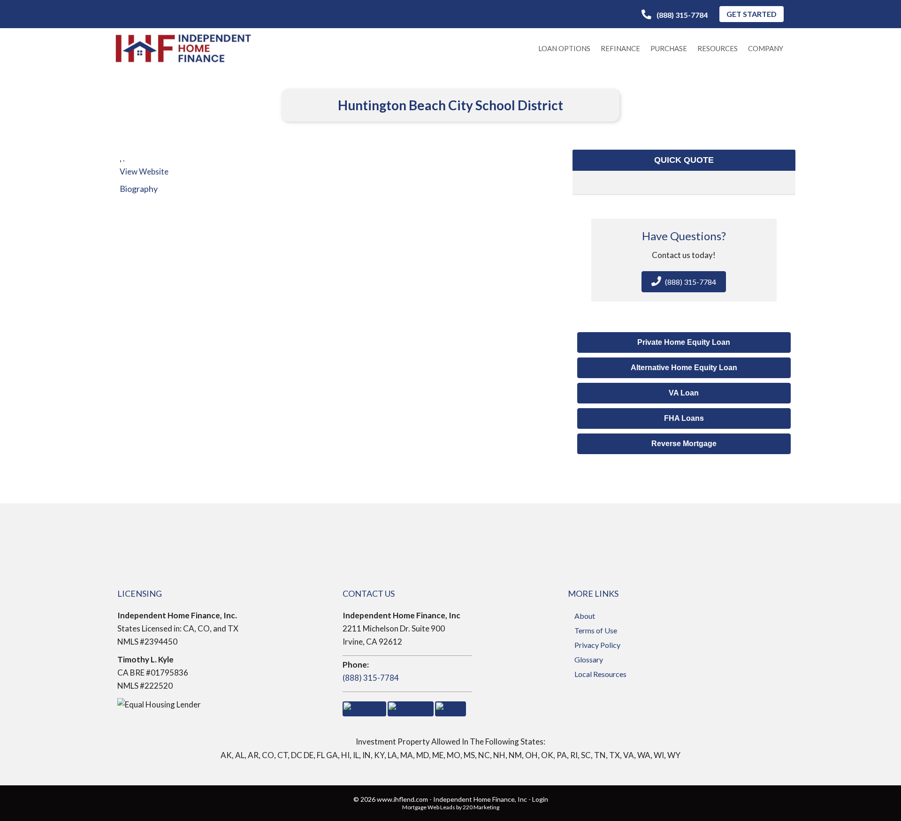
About (584, 615)
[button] (674, 14)
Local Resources (600, 673)
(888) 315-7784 (371, 678)
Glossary (588, 659)
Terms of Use (595, 630)
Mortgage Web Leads (428, 807)
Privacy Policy (597, 644)
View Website (144, 171)
